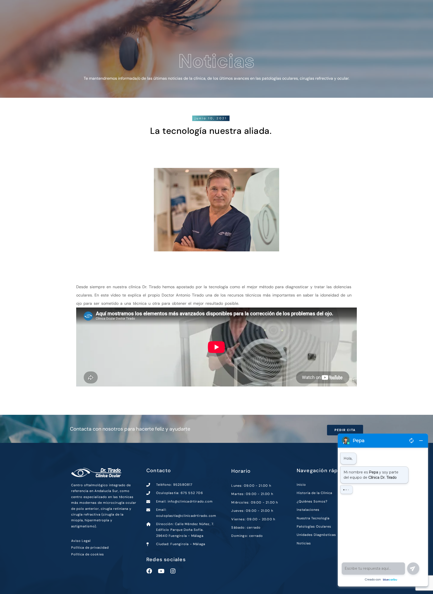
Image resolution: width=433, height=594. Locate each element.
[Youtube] (161, 571)
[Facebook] (149, 571)
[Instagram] (173, 571)
